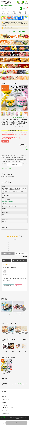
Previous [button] (5, 98)
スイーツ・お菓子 (21, 31)
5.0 (20, 236)
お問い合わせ (5, 396)
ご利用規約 (4, 405)
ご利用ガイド (5, 391)
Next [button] (24, 98)
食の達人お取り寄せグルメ (9, 83)
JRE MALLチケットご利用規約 (8, 407)
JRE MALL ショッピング (4, 31)
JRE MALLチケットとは (7, 402)
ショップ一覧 (5, 393)
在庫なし (16, 423)
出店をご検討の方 (5, 410)
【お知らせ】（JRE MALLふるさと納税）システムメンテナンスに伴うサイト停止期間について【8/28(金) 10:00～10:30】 (14, 24)
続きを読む (14, 164)
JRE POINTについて (6, 399)
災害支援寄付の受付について (11, 28)
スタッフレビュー (21, 253)
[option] (14, 98)
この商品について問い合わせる (18, 117)
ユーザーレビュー (8, 253)
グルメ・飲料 (12, 31)
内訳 (27, 149)
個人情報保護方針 (5, 413)
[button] (24, 309)
